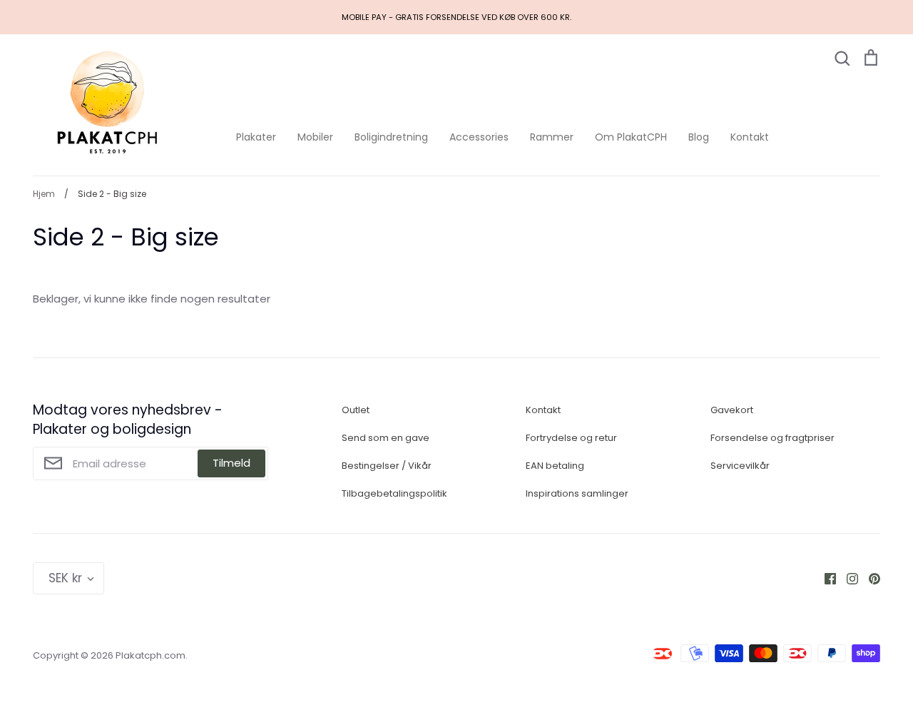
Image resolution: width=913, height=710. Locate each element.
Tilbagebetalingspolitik (394, 493)
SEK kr (65, 578)
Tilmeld (231, 462)
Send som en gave (385, 438)
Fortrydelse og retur (571, 438)
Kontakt (749, 137)
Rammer (551, 137)
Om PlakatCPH (631, 137)
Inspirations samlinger (577, 493)
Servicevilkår (740, 465)
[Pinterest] (869, 577)
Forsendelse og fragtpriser (772, 438)
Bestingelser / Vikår (387, 465)
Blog (698, 137)
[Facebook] (825, 577)
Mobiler (315, 137)
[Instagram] (847, 577)
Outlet (355, 410)
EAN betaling (555, 465)
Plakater (256, 137)
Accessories (479, 137)
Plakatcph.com (150, 655)
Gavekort (731, 410)
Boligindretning (391, 137)
